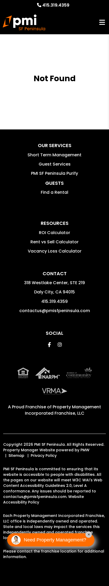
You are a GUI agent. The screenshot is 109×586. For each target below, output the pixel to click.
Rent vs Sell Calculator (54, 242)
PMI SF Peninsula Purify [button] (54, 173)
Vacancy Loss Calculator (54, 251)
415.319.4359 (55, 5)
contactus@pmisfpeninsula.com (54, 311)
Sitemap (16, 455)
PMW (84, 450)
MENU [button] (102, 22)
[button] (49, 344)
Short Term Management (54, 155)
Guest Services (55, 164)
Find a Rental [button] (54, 192)
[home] (24, 22)
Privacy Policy (44, 455)
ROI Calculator (54, 233)
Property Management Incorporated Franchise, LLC (63, 410)
